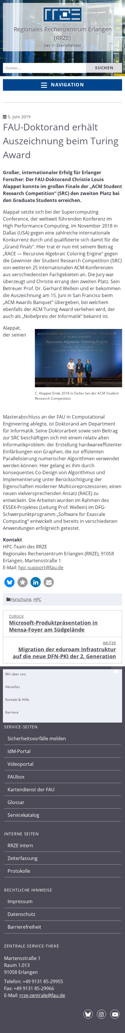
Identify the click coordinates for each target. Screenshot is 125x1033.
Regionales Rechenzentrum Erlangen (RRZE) (63, 33)
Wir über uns (15, 674)
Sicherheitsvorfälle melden (37, 738)
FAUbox (16, 777)
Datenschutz (21, 914)
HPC (37, 599)
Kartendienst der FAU (31, 789)
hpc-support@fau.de (40, 567)
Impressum (20, 901)
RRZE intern (20, 845)
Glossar (16, 802)
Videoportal (20, 764)
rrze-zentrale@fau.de (42, 995)
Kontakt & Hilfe (17, 699)
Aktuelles (12, 686)
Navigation (67, 84)
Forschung (21, 599)
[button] (9, 582)
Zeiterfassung (23, 858)
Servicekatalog (23, 815)
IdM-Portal (19, 751)
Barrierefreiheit (24, 927)
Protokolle (19, 871)
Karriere (12, 712)
